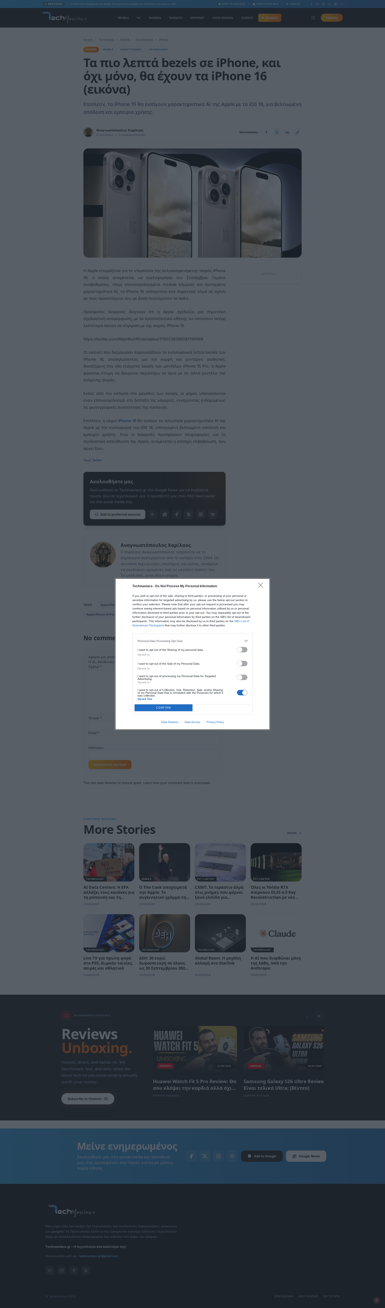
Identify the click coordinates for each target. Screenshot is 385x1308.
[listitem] (192, 641)
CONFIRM (163, 707)
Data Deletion (169, 722)
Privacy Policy (215, 722)
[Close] (262, 586)
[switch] (242, 649)
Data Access (192, 722)
